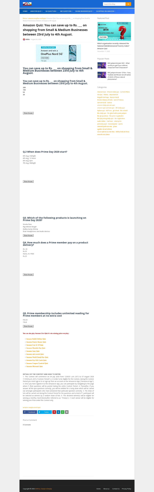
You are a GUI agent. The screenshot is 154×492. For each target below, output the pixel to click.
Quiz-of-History (118, 100)
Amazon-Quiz (101, 92)
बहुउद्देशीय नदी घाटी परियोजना (104, 129)
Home (25, 18)
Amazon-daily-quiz (113, 92)
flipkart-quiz (101, 111)
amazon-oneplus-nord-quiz (37, 18)
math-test (110, 121)
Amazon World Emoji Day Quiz (37, 357)
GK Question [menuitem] (51, 11)
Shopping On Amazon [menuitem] (105, 11)
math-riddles (101, 121)
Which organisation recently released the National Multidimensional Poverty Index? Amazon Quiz (113, 46)
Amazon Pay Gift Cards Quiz (36, 360)
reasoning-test (112, 124)
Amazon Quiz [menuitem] (35, 11)
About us (106, 489)
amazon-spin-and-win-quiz (105, 108)
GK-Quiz (99, 95)
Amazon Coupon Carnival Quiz (37, 363)
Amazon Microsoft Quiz (34, 366)
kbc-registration (120, 118)
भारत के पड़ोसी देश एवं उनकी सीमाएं (105, 132)
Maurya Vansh (114, 97)
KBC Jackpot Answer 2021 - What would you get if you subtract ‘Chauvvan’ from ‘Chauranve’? (118, 65)
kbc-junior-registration (116, 116)
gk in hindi (116, 111)
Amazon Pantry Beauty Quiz (36, 342)
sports (120, 124)
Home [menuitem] (25, 11)
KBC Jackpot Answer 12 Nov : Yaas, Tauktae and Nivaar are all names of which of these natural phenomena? (119, 76)
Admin (28, 39)
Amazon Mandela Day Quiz (35, 348)
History (106, 95)
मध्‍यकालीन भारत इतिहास (103, 134)
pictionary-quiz (102, 124)
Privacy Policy (126, 489)
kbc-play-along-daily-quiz (105, 118)
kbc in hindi (124, 111)
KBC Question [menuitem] (65, 11)
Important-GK (113, 95)
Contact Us (116, 489)
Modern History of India (105, 100)
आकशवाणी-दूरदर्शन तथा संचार (104, 126)
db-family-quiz (120, 108)
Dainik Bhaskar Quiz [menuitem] (83, 11)
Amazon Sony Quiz (32, 351)
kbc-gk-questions (102, 116)
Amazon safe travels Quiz (35, 354)
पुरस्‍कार (115, 126)
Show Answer (28, 113)
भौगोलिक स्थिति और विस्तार (122, 132)
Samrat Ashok (101, 103)
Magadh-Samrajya (103, 97)
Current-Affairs (125, 92)
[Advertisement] (58, 104)
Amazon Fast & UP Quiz (34, 345)
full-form (109, 111)
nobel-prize (117, 121)
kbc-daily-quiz (101, 113)
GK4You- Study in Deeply (43, 489)
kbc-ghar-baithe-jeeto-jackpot (116, 113)
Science (109, 103)
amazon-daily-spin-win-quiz (106, 105)
